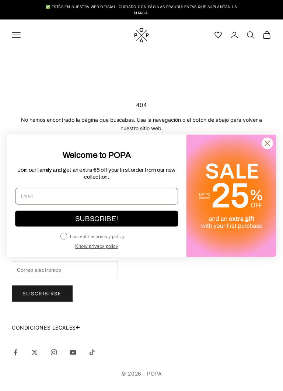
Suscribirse (42, 293)
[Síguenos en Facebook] (15, 352)
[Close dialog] (267, 143)
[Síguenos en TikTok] (92, 352)
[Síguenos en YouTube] (73, 352)
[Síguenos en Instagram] (53, 352)
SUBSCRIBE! (96, 218)
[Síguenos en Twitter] (34, 352)
